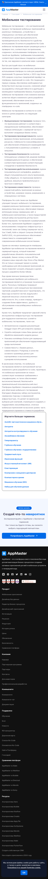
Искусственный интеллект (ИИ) (18, 463)
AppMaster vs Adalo (9, 766)
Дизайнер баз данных (10, 599)
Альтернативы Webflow (11, 836)
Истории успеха (8, 628)
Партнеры (6, 669)
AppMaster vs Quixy (9, 790)
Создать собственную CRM (13, 850)
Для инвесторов (8, 679)
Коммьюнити (7, 695)
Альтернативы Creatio (10, 816)
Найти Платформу (9, 750)
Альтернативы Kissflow (11, 811)
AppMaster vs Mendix (10, 785)
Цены (4, 633)
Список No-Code (8, 740)
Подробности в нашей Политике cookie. (24, 867)
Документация (8, 704)
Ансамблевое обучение (14, 436)
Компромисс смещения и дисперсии (20, 473)
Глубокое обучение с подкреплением (20, 450)
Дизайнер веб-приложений (13, 609)
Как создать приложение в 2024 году (17, 855)
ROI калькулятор (8, 731)
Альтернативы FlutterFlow (12, 846)
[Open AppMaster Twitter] (17, 574)
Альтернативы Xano (10, 802)
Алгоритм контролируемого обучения (21, 431)
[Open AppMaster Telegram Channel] (8, 574)
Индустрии (6, 624)
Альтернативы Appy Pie (11, 821)
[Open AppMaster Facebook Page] (12, 574)
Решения (5, 619)
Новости (5, 726)
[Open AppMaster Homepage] (24, 553)
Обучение (6, 716)
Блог (4, 721)
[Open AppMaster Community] (3, 574)
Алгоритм (9, 427)
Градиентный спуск (13, 454)
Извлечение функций (13, 459)
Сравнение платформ (10, 648)
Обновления (7, 638)
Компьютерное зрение (14, 477)
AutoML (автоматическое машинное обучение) (24, 422)
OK (24, 872)
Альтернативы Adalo (10, 841)
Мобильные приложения (12, 594)
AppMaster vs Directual (11, 780)
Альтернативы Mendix (10, 831)
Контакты (6, 674)
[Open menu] (44, 10)
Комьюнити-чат (8, 699)
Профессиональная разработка (14, 684)
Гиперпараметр (11, 440)
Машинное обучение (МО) (16, 482)
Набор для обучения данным (17, 487)
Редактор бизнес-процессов (13, 604)
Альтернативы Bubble (10, 807)
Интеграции (7, 614)
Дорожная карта (8, 736)
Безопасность (7, 643)
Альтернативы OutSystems (12, 826)
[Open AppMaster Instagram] (30, 574)
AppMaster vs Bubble (10, 775)
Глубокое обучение (13, 445)
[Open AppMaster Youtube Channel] (26, 574)
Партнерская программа (12, 664)
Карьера (5, 660)
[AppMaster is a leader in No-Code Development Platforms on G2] (4, 581)
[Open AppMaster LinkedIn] (21, 574)
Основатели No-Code (10, 745)
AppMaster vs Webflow (11, 771)
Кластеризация (11, 468)
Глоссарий (6, 755)
